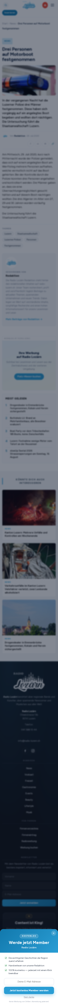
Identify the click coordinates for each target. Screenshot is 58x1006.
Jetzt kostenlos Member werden (29, 990)
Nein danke (29, 997)
